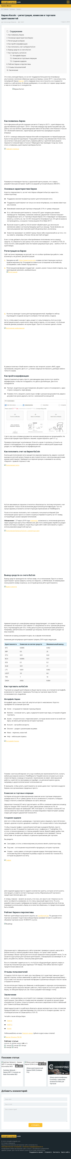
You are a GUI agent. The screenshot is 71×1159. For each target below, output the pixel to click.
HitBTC (9, 1025)
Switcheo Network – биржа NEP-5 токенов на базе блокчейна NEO (11, 1072)
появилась (34, 521)
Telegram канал (27, 1033)
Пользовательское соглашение (11, 1147)
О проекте (48, 1152)
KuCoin (21, 81)
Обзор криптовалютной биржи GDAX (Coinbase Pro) (35, 1070)
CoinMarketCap (43, 916)
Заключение (12, 70)
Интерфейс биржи (18, 56)
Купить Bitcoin (6, 6)
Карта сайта (65, 1152)
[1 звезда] (8, 1045)
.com (11, 2)
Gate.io (9, 1021)
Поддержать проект (36, 1152)
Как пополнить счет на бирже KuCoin (21, 47)
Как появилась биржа (15, 35)
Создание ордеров (18, 61)
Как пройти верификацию (17, 44)
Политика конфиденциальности (33, 1147)
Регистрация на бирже (16, 41)
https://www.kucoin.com (27, 260)
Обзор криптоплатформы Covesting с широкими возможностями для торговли (58, 1080)
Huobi (9, 1029)
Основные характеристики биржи (20, 38)
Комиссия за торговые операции (23, 58)
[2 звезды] (15, 1045)
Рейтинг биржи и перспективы (19, 64)
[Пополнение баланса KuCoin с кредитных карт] (35, 550)
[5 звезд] (15, 1047)
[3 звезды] (23, 1045)
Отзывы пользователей (16, 67)
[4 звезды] (8, 1047)
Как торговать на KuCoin (16, 53)
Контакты (56, 1152)
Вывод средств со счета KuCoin (19, 50)
